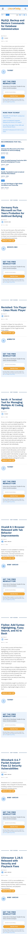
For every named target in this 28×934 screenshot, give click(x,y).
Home (2, 14)
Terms (6, 101)
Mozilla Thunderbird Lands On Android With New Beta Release (12, 172)
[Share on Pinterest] (24, 15)
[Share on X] (22, 15)
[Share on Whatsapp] (26, 15)
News (7, 14)
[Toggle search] (25, 9)
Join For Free (14, 96)
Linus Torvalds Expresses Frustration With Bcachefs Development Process (14, 161)
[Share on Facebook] (20, 15)
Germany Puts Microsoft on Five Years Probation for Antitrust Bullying (12, 149)
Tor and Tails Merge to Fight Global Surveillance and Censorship (11, 184)
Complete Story (7, 240)
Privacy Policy (12, 101)
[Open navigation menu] (3, 9)
